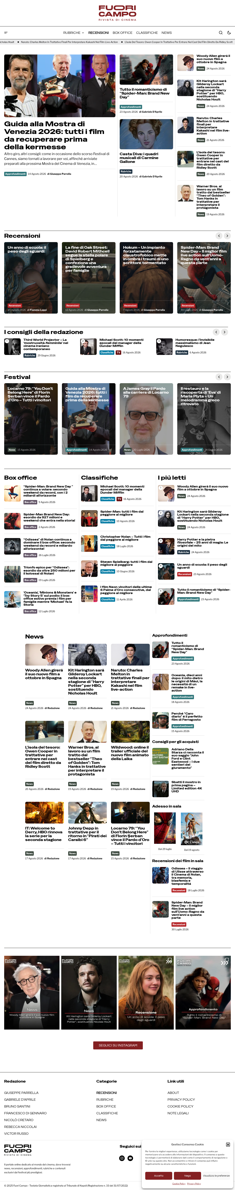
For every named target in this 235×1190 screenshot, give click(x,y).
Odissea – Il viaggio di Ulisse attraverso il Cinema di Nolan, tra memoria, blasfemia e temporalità (188, 876)
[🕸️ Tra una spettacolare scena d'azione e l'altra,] (203, 993)
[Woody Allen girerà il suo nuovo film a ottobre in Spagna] (185, 62)
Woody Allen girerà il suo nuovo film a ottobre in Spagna (213, 59)
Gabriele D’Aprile (20, 1099)
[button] (228, 1144)
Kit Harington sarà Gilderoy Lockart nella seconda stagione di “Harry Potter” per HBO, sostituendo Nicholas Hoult (211, 90)
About (173, 1093)
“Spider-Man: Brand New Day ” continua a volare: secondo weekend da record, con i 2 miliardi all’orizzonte (48, 491)
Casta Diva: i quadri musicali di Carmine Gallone (139, 158)
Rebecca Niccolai (20, 1127)
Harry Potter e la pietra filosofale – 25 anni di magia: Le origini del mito (202, 542)
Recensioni (15, 305)
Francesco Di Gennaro (25, 1113)
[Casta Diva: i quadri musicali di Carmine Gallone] (146, 134)
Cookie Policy (178, 1183)
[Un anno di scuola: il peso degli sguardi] (31, 278)
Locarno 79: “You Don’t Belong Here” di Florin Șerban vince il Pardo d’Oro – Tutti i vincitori (130, 836)
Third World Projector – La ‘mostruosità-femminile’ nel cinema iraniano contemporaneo (45, 344)
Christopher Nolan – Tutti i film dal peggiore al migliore (125, 538)
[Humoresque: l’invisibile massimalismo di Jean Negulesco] (164, 346)
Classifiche (107, 352)
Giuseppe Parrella (21, 1093)
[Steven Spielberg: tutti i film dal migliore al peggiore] (89, 568)
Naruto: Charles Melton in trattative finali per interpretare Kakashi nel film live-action (213, 126)
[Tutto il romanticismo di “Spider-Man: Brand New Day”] (146, 69)
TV (118, 352)
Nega (187, 1175)
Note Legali (178, 1113)
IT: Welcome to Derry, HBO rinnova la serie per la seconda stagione (43, 834)
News (201, 68)
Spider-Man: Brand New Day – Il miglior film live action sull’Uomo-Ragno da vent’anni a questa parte (188, 910)
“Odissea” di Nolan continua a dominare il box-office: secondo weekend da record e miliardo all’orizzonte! (49, 544)
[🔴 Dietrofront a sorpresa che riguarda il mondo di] (89, 993)
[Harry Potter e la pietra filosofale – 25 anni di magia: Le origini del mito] (166, 546)
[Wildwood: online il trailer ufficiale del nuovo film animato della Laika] (130, 732)
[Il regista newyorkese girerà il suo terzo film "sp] (31, 993)
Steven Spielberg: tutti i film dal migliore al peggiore (126, 563)
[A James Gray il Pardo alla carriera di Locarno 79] (146, 419)
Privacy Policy (194, 1183)
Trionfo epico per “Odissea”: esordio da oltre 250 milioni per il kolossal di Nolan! (49, 570)
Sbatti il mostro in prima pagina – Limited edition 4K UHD (187, 787)
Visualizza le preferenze (216, 1175)
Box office (30, 502)
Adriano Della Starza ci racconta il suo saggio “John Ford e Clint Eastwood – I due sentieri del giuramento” (188, 758)
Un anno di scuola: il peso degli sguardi (202, 566)
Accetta (158, 1175)
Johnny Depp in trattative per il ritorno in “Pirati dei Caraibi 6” (87, 834)
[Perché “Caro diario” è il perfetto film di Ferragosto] (160, 720)
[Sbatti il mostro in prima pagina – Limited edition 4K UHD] (160, 789)
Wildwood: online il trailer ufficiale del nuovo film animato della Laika (130, 753)
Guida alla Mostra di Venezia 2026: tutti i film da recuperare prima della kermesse (54, 135)
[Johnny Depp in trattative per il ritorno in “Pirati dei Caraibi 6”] (87, 813)
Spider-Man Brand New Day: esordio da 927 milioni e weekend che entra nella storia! (49, 517)
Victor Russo (16, 1133)
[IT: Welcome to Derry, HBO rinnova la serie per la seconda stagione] (44, 813)
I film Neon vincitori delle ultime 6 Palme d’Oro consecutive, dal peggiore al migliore (126, 590)
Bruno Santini (17, 1106)
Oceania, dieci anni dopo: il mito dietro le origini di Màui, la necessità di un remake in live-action (187, 683)
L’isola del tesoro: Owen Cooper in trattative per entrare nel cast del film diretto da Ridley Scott (143, 42)
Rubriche (126, 171)
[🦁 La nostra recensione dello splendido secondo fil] (146, 993)
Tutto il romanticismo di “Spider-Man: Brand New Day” (144, 93)
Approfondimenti (15, 173)
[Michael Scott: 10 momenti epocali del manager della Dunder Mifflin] (88, 346)
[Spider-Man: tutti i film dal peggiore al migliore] (89, 518)
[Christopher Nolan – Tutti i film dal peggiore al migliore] (89, 543)
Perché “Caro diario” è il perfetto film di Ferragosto (187, 716)
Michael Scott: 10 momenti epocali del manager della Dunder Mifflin (121, 343)
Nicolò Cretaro (18, 1120)
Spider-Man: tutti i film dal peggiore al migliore (122, 513)
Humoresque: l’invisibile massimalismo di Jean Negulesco (195, 343)
